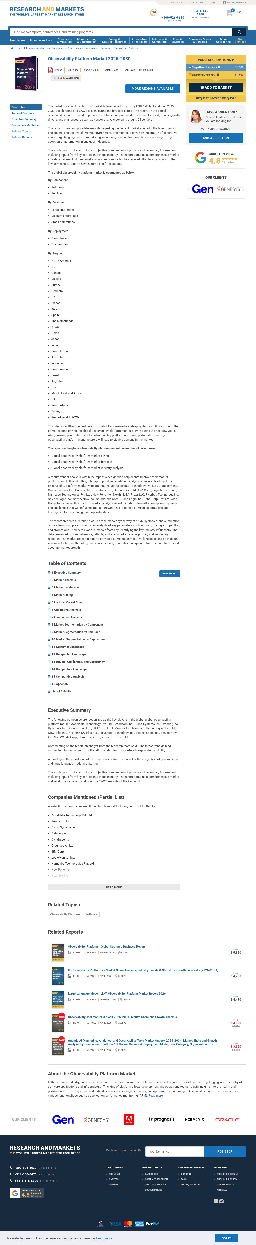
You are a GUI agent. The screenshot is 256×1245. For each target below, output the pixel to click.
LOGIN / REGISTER (236, 2)
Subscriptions (154, 1190)
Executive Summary (24, 119)
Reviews (113, 1184)
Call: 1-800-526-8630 (216, 129)
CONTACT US (196, 2)
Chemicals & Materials (64, 40)
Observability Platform (65, 914)
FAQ (213, 2)
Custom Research (155, 1184)
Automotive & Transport (139, 40)
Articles (222, 1190)
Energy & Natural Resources (114, 40)
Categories (151, 1174)
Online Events (225, 1184)
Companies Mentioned (26, 125)
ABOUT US (176, 2)
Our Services (240, 40)
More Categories (223, 40)
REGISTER (225, 1151)
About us (114, 1174)
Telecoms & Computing (159, 40)
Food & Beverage (177, 40)
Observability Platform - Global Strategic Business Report (106, 946)
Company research (156, 1179)
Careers (114, 1179)
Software (91, 914)
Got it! (227, 1238)
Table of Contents (23, 113)
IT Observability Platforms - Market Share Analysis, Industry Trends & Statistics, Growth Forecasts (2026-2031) (143, 970)
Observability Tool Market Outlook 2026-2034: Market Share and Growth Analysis (122, 1017)
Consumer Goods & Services (200, 40)
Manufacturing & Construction (87, 40)
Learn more (104, 1238)
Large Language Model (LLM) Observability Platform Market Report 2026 (117, 993)
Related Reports (22, 137)
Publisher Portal (227, 1179)
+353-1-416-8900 (200, 12)
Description (19, 107)
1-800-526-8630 (172, 17)
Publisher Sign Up (227, 1174)
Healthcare (17, 40)
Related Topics (21, 131)
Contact (186, 1174)
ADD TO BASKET (216, 87)
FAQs (184, 1179)
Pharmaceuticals (41, 40)
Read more (114, 887)
